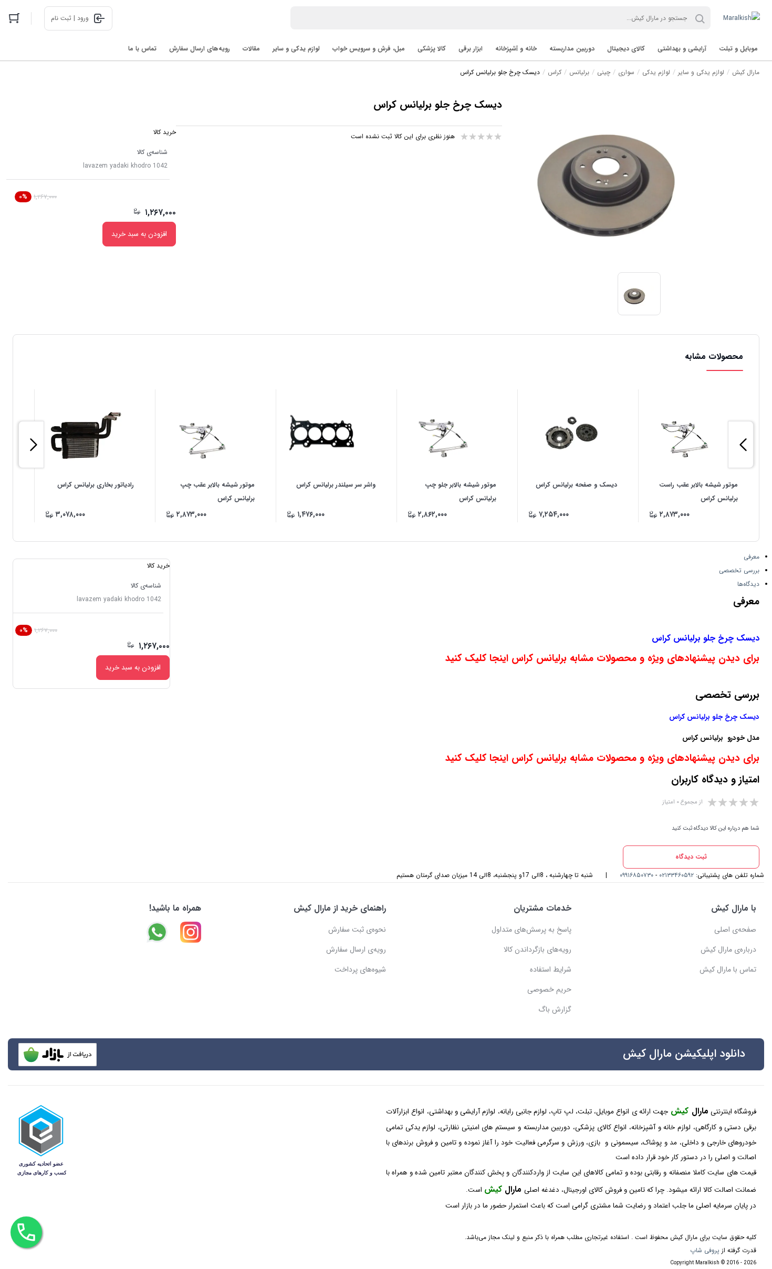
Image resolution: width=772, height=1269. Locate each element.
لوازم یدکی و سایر (296, 49)
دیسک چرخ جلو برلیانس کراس (705, 638)
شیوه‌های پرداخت (360, 969)
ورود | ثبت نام (70, 18)
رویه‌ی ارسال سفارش (356, 949)
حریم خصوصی (549, 989)
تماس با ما (142, 49)
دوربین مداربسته (571, 49)
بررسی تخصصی (739, 570)
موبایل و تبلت (738, 49)
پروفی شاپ (704, 1250)
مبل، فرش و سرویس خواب (368, 49)
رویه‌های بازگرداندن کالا (537, 949)
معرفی (751, 557)
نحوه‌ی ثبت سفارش (357, 929)
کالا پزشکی (432, 49)
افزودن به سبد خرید (139, 234)
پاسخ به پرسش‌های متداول (531, 929)
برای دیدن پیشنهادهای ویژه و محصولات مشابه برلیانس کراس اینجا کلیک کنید (602, 658)
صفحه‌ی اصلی (735, 929)
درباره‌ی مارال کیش (728, 949)
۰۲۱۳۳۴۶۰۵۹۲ (676, 875)
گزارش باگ (554, 1009)
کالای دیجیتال (626, 49)
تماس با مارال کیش (728, 969)
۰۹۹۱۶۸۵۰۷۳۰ (636, 875)
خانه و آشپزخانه (516, 49)
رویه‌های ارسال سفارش (199, 49)
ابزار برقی (470, 49)
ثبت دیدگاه (691, 857)
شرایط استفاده (550, 969)
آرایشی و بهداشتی (682, 49)
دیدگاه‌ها (748, 584)
